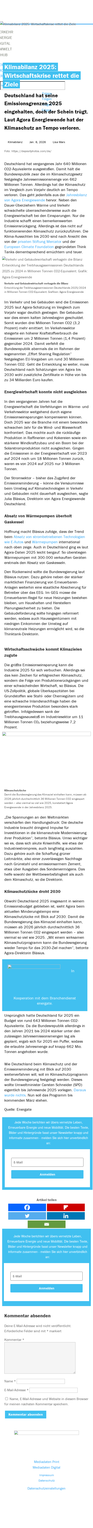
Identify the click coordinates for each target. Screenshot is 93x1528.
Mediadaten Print (46, 1461)
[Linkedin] (66, 1216)
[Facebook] (27, 1207)
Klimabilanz (15, 142)
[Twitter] (27, 1216)
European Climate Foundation (29, 246)
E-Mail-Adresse (16, 1390)
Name (10, 1381)
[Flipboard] (66, 1207)
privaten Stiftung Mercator (39, 241)
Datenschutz (46, 1480)
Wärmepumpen (45, 541)
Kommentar (14, 1339)
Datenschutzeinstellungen (46, 1488)
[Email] (47, 1224)
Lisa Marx (59, 142)
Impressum (46, 1475)
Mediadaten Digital (46, 1467)
